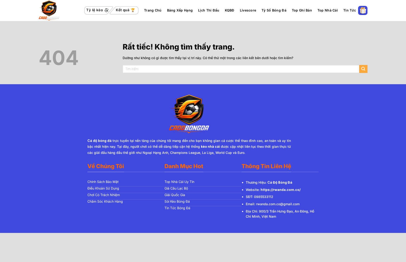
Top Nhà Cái (327, 10)
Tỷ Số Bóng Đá (274, 10)
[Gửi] (363, 69)
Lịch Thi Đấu (208, 10)
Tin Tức (349, 10)
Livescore (248, 10)
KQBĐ (229, 10)
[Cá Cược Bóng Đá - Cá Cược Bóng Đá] (58, 10)
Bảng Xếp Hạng (180, 10)
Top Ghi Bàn (302, 10)
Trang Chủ (153, 10)
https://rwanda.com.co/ (281, 190)
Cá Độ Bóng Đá (279, 182)
